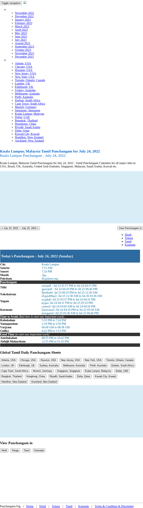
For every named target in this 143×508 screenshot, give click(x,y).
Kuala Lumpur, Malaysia (29, 113)
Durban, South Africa (27, 100)
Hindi (128, 234)
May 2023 (21, 33)
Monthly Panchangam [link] (20, 9)
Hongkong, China (25, 123)
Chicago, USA (23, 66)
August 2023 (22, 43)
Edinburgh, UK (24, 86)
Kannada (130, 244)
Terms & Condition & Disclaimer (114, 506)
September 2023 (24, 46)
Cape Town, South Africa (30, 103)
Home (30, 506)
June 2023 (21, 36)
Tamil (128, 241)
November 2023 (24, 53)
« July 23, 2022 (9, 228)
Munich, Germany (25, 107)
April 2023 (21, 29)
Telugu (129, 238)
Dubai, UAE (22, 117)
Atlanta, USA (23, 63)
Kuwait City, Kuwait (27, 133)
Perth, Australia (24, 97)
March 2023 (22, 26)
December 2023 (24, 56)
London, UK (22, 83)
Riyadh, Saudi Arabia (27, 127)
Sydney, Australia (25, 90)
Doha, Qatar (22, 130)
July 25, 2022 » (30, 228)
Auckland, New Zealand (29, 140)
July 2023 (20, 39)
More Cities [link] (14, 60)
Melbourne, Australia (27, 93)
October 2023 (23, 50)
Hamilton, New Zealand (29, 137)
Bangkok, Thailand (26, 120)
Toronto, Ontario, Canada (30, 80)
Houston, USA (24, 70)
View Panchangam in (130, 228)
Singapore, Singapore (27, 110)
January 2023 (23, 19)
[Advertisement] (71, 197)
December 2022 (24, 16)
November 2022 (24, 13)
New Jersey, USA (25, 73)
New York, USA (25, 76)
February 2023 (23, 23)
